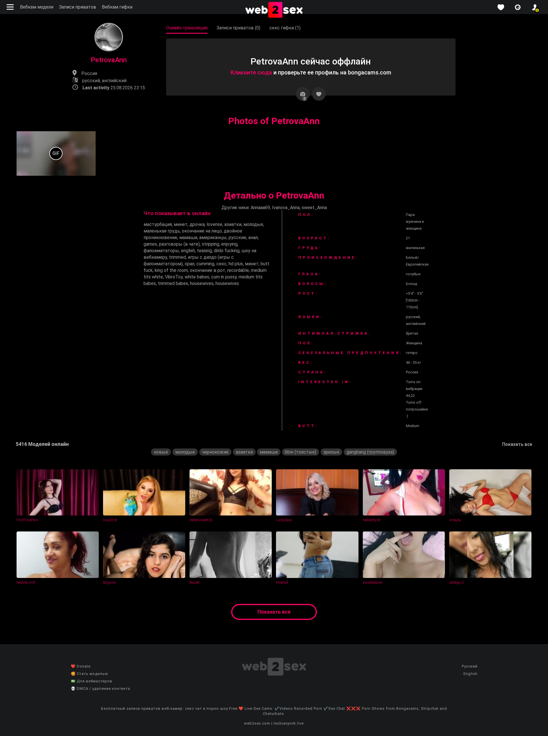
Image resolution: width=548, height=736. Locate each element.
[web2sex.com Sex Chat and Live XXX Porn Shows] (274, 10)
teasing (204, 250)
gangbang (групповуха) (370, 452)
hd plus (236, 263)
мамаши (188, 237)
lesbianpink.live (289, 723)
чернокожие (215, 452)
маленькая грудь (162, 231)
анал (253, 237)
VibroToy (174, 277)
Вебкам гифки (117, 7)
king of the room (171, 270)
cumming (205, 263)
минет (181, 224)
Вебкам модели (36, 7)
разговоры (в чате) (179, 244)
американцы (213, 237)
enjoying (229, 244)
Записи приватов (77, 7)
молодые (253, 224)
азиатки (232, 224)
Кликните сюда (251, 72)
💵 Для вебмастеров (91, 681)
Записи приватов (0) (238, 28)
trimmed (177, 257)
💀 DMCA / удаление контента (100, 688)
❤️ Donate (80, 666)
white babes (197, 277)
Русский (470, 666)
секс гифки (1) (285, 28)
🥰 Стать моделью (89, 674)
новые (161, 452)
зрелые (331, 452)
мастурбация (158, 224)
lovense (214, 224)
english (188, 250)
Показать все (517, 444)
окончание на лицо (202, 231)
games (150, 244)
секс (221, 263)
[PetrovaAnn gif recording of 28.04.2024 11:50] (56, 153)
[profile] (534, 7)
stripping (210, 244)
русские (237, 237)
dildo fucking (226, 250)
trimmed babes (173, 283)
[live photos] (517, 7)
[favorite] (500, 7)
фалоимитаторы (161, 250)
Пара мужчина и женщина (415, 221)
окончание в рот (207, 270)
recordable (238, 270)
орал (189, 263)
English (471, 674)
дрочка (197, 224)
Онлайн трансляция (186, 28)
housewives (201, 283)
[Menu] (11, 7)
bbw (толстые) (300, 452)
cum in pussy (224, 277)
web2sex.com (257, 723)
